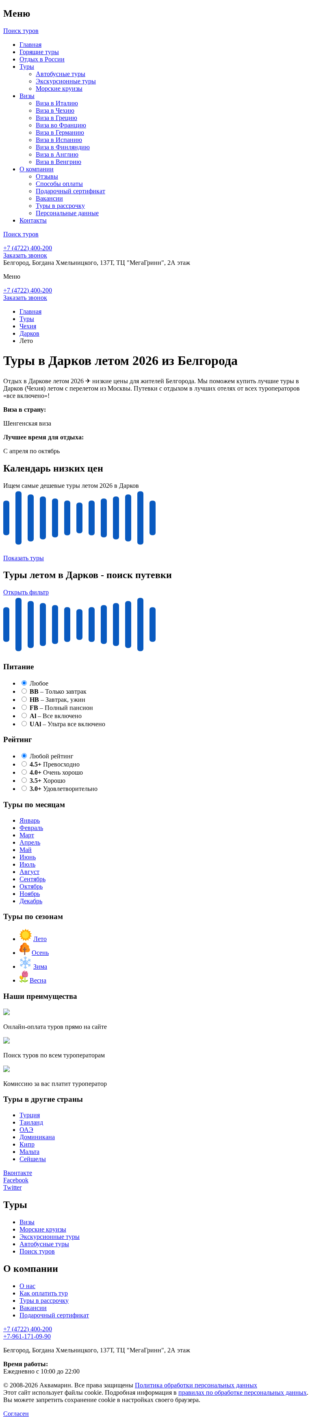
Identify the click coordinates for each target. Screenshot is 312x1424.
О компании (37, 169)
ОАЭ (26, 1129)
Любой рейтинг (52, 756)
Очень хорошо (56, 772)
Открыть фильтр (26, 592)
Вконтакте (17, 1172)
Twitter (12, 1187)
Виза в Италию (57, 103)
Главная (30, 44)
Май (26, 849)
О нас (27, 1285)
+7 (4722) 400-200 (27, 248)
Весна (38, 980)
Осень (40, 952)
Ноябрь (30, 893)
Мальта (29, 1151)
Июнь (28, 857)
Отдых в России (42, 59)
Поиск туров (37, 1251)
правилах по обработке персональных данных (242, 1392)
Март (27, 835)
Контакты (33, 220)
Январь (30, 820)
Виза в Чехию (55, 110)
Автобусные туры (60, 73)
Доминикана (37, 1137)
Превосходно (55, 764)
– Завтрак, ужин (57, 699)
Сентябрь (33, 879)
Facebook (15, 1180)
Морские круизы (59, 88)
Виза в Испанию (59, 139)
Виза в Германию (60, 132)
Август (29, 871)
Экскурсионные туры (66, 81)
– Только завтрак (58, 691)
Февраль (31, 827)
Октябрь (31, 886)
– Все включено (56, 715)
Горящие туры (39, 51)
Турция (30, 1115)
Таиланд (31, 1122)
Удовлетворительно (64, 788)
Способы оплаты (59, 183)
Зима (40, 966)
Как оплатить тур (44, 1293)
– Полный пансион (61, 707)
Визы (27, 95)
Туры (27, 66)
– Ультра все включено (67, 724)
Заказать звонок (25, 255)
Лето (40, 938)
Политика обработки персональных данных (196, 1385)
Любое (39, 683)
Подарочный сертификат (70, 191)
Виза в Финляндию (63, 147)
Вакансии (49, 198)
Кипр (27, 1144)
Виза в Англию (57, 154)
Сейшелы (33, 1158)
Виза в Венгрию (58, 161)
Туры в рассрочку (60, 205)
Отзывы (47, 176)
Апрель (30, 842)
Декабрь (31, 901)
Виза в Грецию (56, 117)
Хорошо (47, 780)
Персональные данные (67, 213)
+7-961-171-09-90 (27, 1336)
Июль (27, 864)
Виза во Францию (61, 125)
